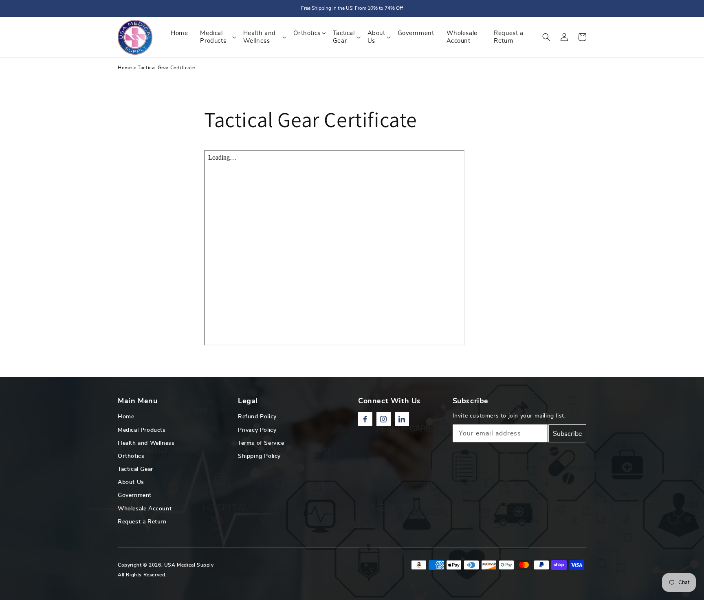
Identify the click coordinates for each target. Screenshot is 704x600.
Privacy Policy (257, 430)
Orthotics (131, 456)
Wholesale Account (145, 509)
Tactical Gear (135, 469)
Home (125, 67)
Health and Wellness (146, 443)
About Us (131, 482)
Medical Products (142, 430)
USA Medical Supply (189, 565)
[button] (546, 37)
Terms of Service (261, 443)
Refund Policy (257, 417)
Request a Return (142, 522)
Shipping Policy (259, 456)
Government (135, 495)
